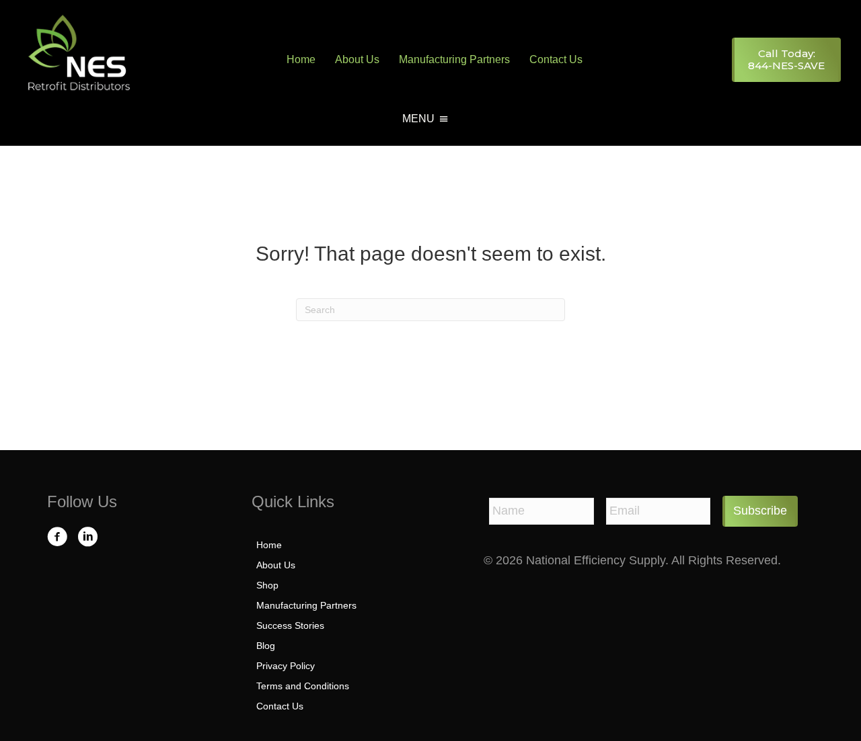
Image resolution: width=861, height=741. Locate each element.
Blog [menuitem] (265, 645)
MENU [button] (418, 118)
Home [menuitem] (301, 59)
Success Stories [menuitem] (290, 625)
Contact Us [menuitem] (556, 59)
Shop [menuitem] (267, 585)
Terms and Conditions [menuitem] (302, 686)
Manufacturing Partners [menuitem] (454, 59)
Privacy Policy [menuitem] (285, 665)
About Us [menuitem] (357, 59)
